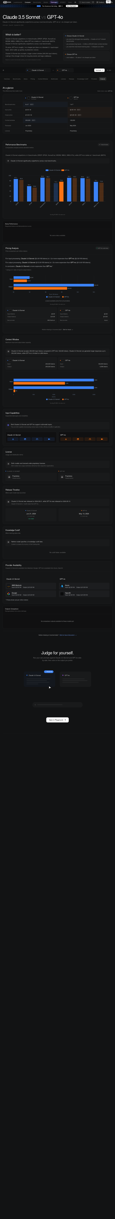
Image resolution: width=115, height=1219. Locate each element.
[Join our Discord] (75, 2)
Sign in (108, 1)
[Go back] (3, 70)
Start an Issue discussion (68, 635)
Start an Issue (68, 329)
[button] (48, 70)
